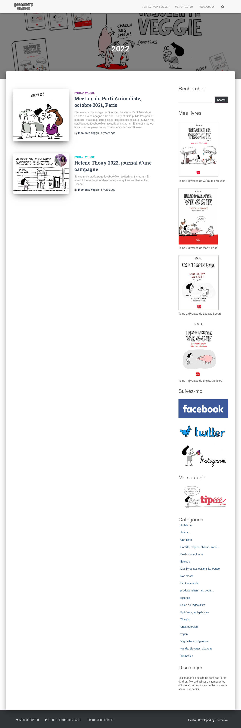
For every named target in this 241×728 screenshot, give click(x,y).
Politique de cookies (101, 719)
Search (221, 100)
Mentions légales (27, 719)
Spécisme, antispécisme (194, 612)
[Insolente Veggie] (23, 6)
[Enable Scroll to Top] (233, 720)
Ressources (207, 6)
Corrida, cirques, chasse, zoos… (199, 547)
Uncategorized (189, 626)
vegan (184, 634)
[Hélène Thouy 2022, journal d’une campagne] (41, 173)
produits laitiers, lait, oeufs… (197, 590)
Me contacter (184, 6)
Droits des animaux (191, 554)
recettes (185, 598)
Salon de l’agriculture (192, 605)
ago (108, 133)
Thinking (185, 619)
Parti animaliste (84, 92)
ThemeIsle (221, 720)
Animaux (185, 532)
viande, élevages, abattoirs (196, 648)
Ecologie (185, 561)
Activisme (186, 525)
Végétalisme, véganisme (194, 641)
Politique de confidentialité (63, 719)
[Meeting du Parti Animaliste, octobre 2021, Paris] (41, 115)
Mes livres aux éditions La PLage (200, 568)
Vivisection (186, 655)
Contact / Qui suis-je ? (155, 6)
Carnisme (186, 539)
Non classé (187, 576)
